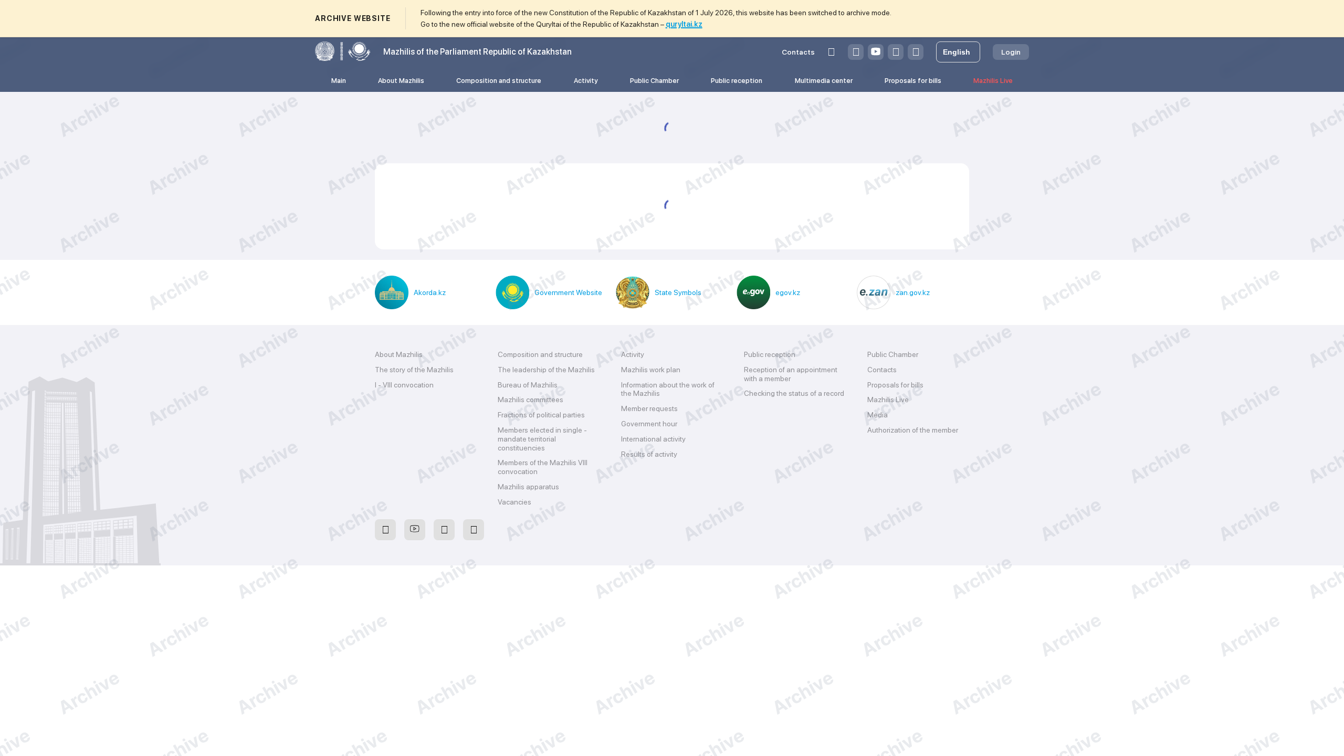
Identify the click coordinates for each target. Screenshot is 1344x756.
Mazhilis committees (530, 399)
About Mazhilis (401, 81)
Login (1011, 52)
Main (338, 81)
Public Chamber (654, 81)
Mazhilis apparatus (528, 486)
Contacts (798, 52)
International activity (653, 439)
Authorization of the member (912, 430)
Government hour (649, 423)
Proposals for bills (913, 81)
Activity (586, 81)
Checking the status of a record (794, 393)
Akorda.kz (430, 292)
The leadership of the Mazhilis (546, 369)
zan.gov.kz (913, 292)
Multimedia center (824, 81)
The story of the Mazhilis (414, 369)
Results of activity (649, 454)
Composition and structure (498, 81)
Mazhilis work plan (650, 369)
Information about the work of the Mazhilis (668, 389)
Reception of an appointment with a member (790, 374)
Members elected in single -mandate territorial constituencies (542, 439)
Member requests (649, 408)
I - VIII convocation (404, 385)
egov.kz (787, 292)
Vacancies (514, 502)
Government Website (568, 292)
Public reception (736, 81)
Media (877, 415)
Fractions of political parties (541, 415)
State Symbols (678, 292)
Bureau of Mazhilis (528, 385)
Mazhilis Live (993, 81)
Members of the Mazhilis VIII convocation (542, 467)
